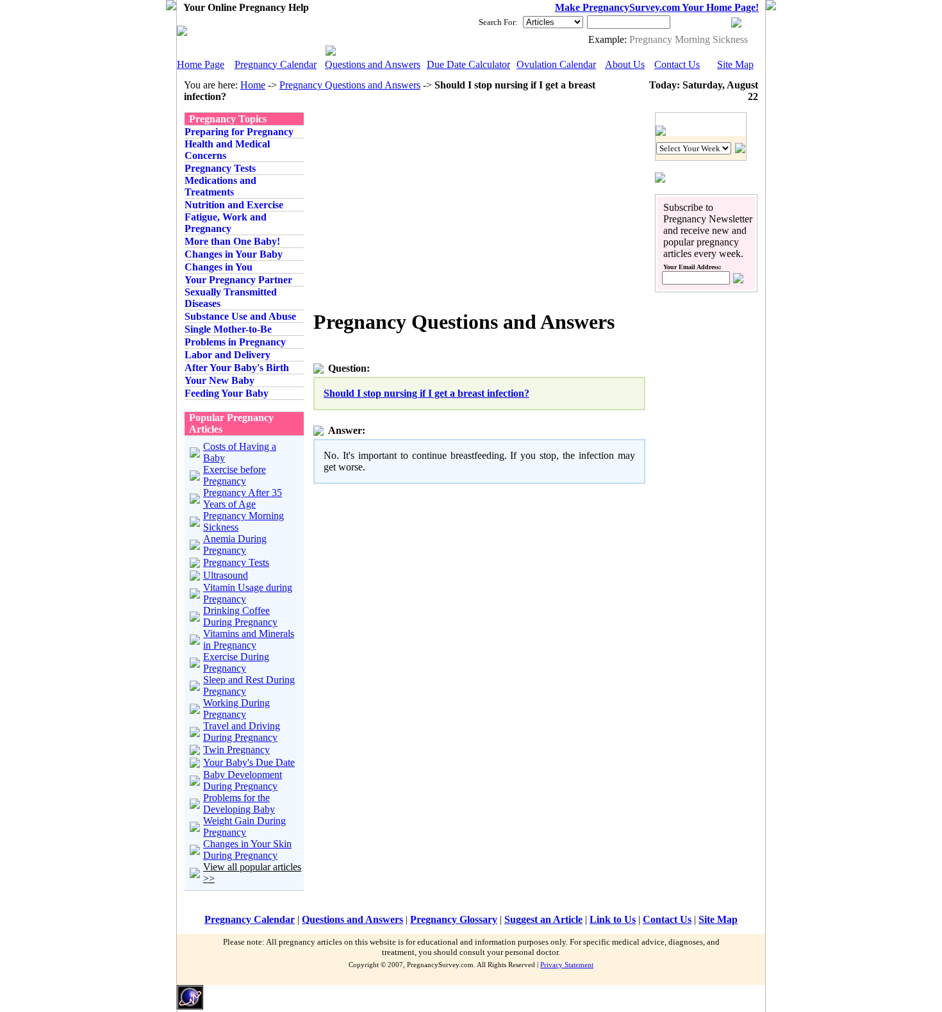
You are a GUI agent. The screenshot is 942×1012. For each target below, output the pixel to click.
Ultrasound (225, 575)
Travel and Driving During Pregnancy (241, 731)
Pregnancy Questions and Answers (349, 84)
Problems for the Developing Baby (239, 803)
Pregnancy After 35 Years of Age (242, 498)
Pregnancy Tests (236, 562)
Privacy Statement (566, 964)
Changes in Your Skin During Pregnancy (247, 849)
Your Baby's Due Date (249, 762)
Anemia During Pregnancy (235, 544)
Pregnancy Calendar (276, 64)
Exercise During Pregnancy (236, 662)
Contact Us (677, 64)
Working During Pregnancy (236, 708)
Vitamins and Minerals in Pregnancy (248, 639)
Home (252, 84)
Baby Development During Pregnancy (242, 780)
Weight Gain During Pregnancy (244, 826)
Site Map (735, 64)
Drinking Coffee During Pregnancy (240, 616)
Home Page (200, 64)
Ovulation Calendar (556, 64)
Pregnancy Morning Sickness (688, 39)
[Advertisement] (421, 202)
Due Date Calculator (468, 64)
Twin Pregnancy (236, 749)
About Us (625, 64)
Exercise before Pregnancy (234, 475)
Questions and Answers (372, 64)
